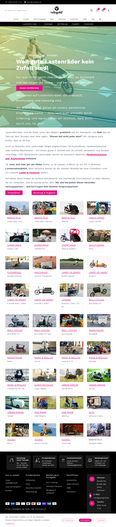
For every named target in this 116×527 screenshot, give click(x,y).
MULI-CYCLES (96, 299)
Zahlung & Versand (54, 486)
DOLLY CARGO (96, 245)
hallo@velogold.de (101, 498)
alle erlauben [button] (85, 520)
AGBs (68, 488)
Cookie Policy (10, 523)
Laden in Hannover (29, 172)
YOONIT (11, 439)
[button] (91, 10)
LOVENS (66, 299)
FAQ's (28, 484)
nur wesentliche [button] (67, 520)
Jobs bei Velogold (12, 487)
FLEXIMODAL (14, 272)
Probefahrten (48, 458)
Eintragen (108, 10)
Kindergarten (101, 458)
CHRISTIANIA (14, 245)
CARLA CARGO (96, 217)
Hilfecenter (30, 480)
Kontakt (8, 491)
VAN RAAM (40, 412)
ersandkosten (41, 509)
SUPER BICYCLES (43, 385)
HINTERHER (41, 272)
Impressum (71, 492)
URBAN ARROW (70, 385)
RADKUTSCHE (96, 330)
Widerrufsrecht (72, 484)
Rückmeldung (31, 492)
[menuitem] (16, 19)
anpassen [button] (101, 520)
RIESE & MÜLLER (43, 357)
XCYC (91, 412)
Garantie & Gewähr (34, 488)
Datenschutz (71, 480)
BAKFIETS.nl (14, 217)
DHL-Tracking (51, 482)
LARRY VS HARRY (71, 272)
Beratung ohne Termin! (23, 459)
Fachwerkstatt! (74, 458)
